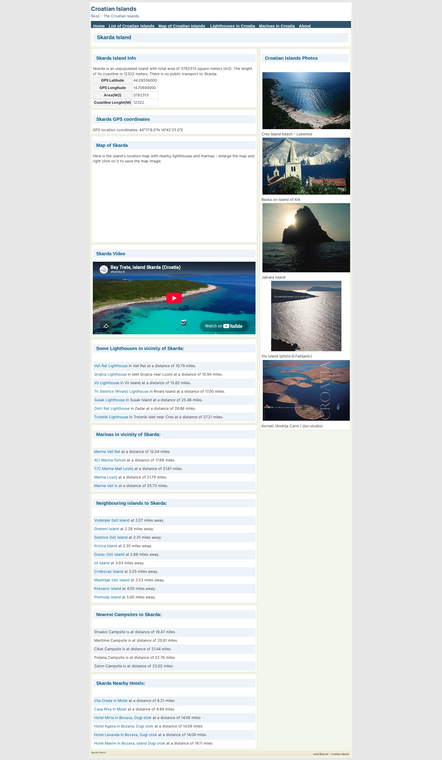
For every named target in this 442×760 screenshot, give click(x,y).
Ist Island (102, 563)
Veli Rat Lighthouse (111, 365)
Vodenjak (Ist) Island (112, 520)
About (305, 26)
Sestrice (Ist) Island (111, 537)
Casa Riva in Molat (110, 709)
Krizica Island (105, 545)
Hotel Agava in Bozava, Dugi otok (123, 726)
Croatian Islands (114, 8)
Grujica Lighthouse (110, 374)
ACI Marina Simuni (110, 460)
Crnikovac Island (108, 571)
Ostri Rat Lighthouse (112, 408)
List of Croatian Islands (131, 26)
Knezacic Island (107, 588)
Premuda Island (107, 597)
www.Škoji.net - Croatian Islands (331, 754)
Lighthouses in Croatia (232, 26)
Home (99, 26)
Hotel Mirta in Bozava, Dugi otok (122, 717)
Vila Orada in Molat (111, 700)
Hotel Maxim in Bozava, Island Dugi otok (129, 743)
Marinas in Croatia (277, 26)
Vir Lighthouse (106, 382)
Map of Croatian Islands (181, 26)
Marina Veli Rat (107, 451)
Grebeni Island (106, 528)
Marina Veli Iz (105, 485)
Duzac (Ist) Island (109, 554)
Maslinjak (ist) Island (112, 580)
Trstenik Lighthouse (111, 417)
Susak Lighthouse (109, 400)
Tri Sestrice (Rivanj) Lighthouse (121, 391)
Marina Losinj (105, 477)
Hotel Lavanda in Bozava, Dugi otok (125, 734)
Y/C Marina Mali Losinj (113, 468)
